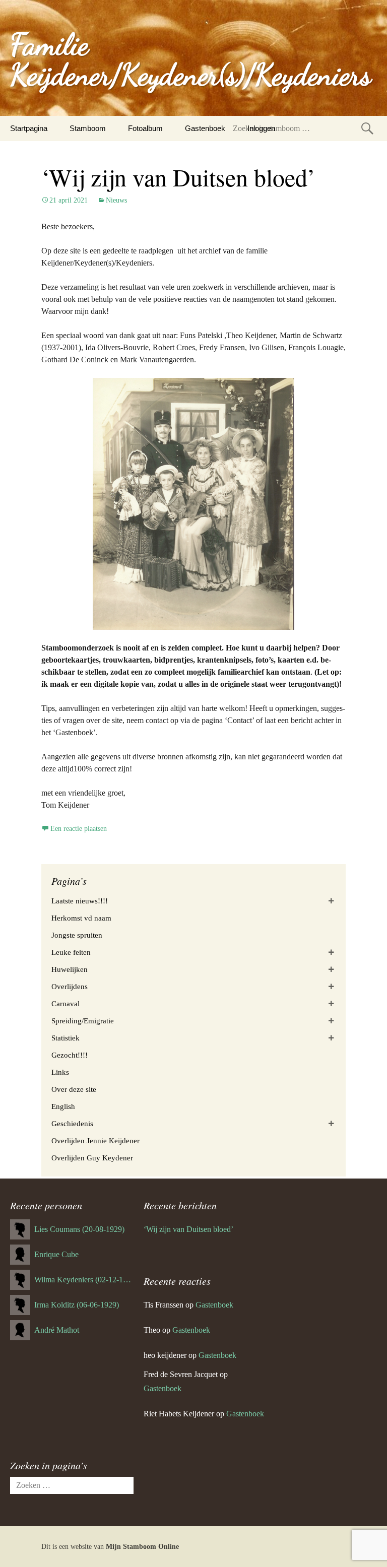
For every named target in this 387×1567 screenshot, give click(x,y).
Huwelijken (69, 969)
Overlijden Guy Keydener (92, 1158)
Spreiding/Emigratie (82, 1021)
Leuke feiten (71, 952)
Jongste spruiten (76, 935)
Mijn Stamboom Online (142, 1546)
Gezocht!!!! (69, 1055)
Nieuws (116, 200)
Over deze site (73, 1089)
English (63, 1106)
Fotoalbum (145, 128)
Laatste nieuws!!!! (79, 901)
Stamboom (88, 128)
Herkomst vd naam (81, 918)
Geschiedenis (72, 1124)
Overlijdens (69, 987)
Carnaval (65, 1004)
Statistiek (65, 1038)
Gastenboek (205, 128)
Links (60, 1072)
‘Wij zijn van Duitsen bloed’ (178, 177)
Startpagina (28, 128)
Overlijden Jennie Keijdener (95, 1141)
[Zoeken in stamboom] (367, 128)
